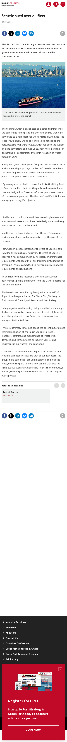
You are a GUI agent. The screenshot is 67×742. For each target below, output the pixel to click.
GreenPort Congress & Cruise (22, 648)
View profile (8, 395)
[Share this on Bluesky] (24, 33)
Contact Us (12, 638)
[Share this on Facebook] (4, 33)
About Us (11, 632)
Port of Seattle (11, 392)
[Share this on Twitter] (11, 33)
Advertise (11, 627)
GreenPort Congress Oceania (22, 653)
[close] (65, 26)
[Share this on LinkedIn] (18, 33)
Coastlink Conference (17, 643)
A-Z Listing (12, 659)
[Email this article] (31, 33)
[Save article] (62, 33)
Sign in (26, 26)
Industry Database (16, 622)
